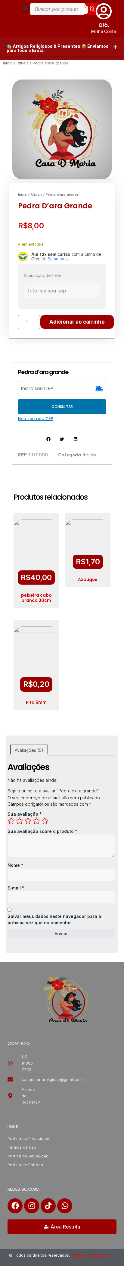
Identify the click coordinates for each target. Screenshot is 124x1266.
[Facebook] (15, 1205)
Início (8, 63)
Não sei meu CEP (35, 419)
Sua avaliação (25, 814)
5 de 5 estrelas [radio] (44, 820)
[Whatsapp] (64, 1205)
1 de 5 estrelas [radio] (11, 820)
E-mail (16, 887)
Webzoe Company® (89, 1255)
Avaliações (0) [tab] (29, 750)
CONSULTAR (62, 406)
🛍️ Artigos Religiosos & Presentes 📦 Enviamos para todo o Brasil (58, 48)
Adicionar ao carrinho (77, 322)
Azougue (88, 579)
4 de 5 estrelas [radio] (36, 820)
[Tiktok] (48, 1205)
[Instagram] (31, 1205)
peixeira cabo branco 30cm (36, 597)
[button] (25, 8)
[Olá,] (103, 11)
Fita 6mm (36, 702)
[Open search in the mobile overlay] (64, 9)
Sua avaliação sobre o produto (42, 831)
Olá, (103, 25)
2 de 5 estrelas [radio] (19, 820)
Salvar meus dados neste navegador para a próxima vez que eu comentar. (54, 919)
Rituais (23, 63)
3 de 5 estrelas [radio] (28, 820)
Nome (15, 865)
